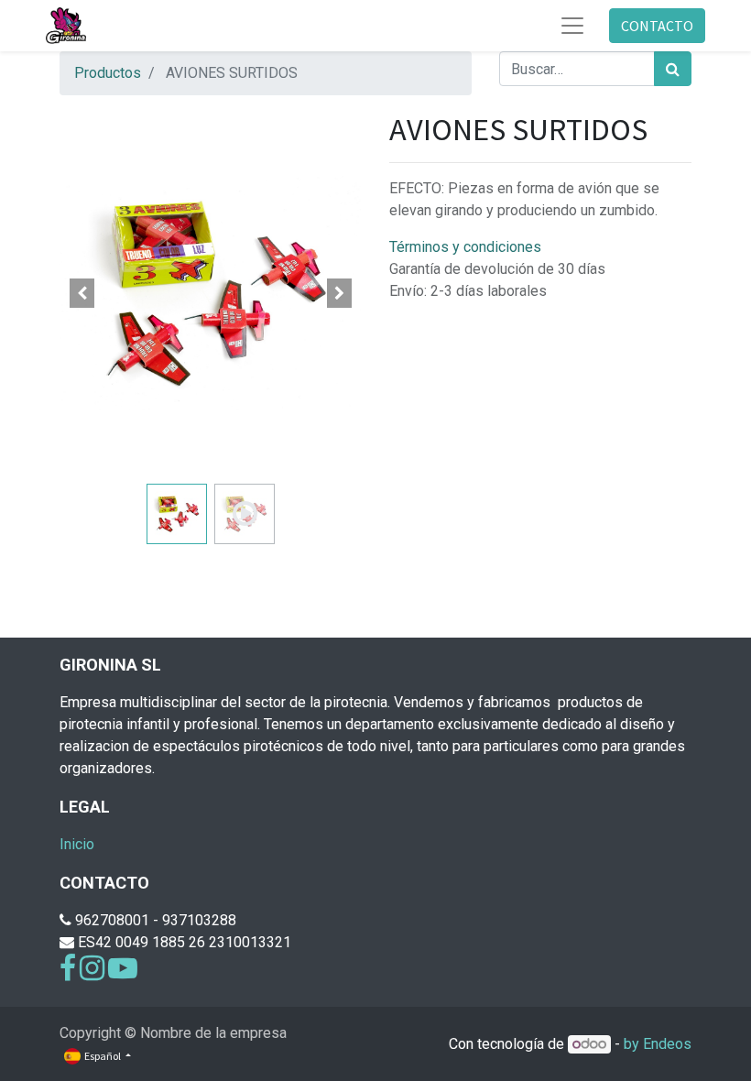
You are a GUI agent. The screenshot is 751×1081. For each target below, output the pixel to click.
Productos (107, 73)
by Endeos (657, 1044)
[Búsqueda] (672, 68)
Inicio (77, 844)
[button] (82, 293)
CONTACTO (657, 25)
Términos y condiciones (465, 247)
